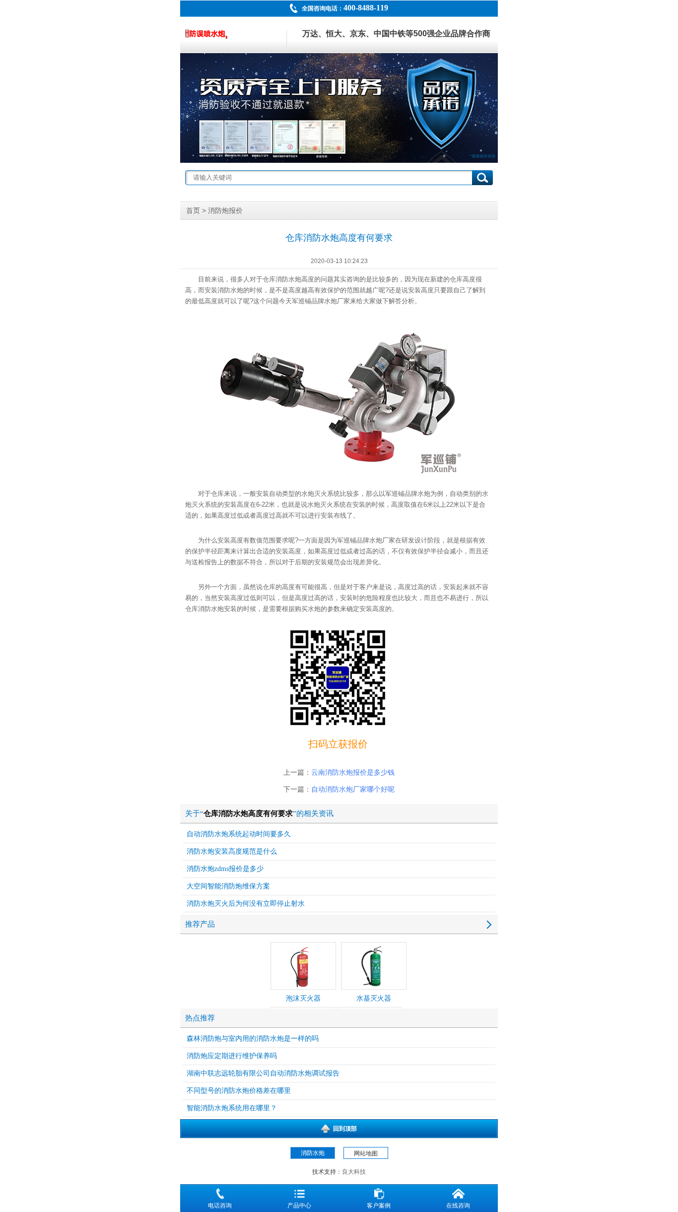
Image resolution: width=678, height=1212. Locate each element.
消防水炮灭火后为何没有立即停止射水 (246, 903)
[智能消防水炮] (339, 108)
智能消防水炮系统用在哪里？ (232, 1108)
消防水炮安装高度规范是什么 (232, 851)
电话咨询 (220, 1205)
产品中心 (299, 1205)
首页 (193, 210)
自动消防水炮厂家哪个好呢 (353, 789)
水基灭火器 (373, 998)
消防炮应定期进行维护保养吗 (232, 1056)
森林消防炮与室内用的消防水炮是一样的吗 (253, 1038)
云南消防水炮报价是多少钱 (353, 772)
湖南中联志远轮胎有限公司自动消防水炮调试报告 (263, 1073)
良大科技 (354, 1171)
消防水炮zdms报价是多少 (225, 869)
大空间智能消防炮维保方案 (228, 886)
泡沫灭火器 (303, 998)
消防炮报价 (225, 210)
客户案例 (379, 1205)
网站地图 (366, 1153)
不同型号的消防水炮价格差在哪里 (239, 1090)
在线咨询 (458, 1205)
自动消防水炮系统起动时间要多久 (239, 834)
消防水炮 (288, 279)
